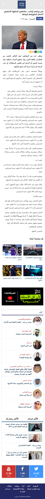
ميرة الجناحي (27, 392)
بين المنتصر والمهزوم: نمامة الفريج (20, 383)
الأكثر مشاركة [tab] (12, 419)
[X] (36, 52)
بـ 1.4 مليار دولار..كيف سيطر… (12, 278)
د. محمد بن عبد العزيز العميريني (21, 366)
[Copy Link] (30, 52)
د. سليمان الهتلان (26, 404)
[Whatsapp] (38, 52)
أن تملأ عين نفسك (25, 395)
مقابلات (9, 486)
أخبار (28, 486)
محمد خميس (27, 380)
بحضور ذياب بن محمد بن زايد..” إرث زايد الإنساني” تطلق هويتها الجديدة (16, 455)
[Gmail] (33, 52)
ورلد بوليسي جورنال (33, 489)
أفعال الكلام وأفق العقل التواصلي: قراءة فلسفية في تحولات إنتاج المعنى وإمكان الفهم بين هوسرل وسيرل (18, 371)
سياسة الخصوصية (18, 489)
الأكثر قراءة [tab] (33, 419)
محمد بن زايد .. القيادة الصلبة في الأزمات (17, 322)
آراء (40, 312)
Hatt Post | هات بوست (20, 496)
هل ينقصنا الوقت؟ (25, 357)
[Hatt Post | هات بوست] (22, 4)
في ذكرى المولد (26, 346)
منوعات (39, 18)
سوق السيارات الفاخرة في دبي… (33, 258)
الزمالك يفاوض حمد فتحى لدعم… (13, 258)
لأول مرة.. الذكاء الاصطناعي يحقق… (33, 279)
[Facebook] (41, 52)
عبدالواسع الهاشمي (25, 319)
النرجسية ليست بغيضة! (24, 334)
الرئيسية (35, 486)
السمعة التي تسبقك (25, 407)
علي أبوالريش (27, 331)
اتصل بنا (22, 491)
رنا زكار (29, 343)
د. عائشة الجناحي (26, 354)
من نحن (7, 489)
